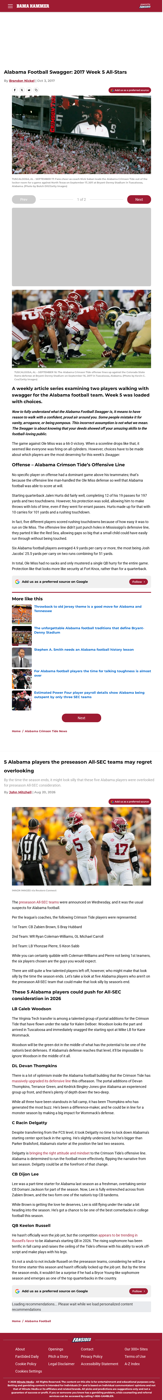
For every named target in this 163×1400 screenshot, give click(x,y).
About (20, 1349)
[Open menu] (10, 6)
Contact (87, 1349)
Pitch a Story (58, 1356)
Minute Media (25, 1381)
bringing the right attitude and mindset (59, 1153)
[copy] (36, 90)
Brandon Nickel (22, 81)
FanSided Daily (27, 1356)
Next (139, 199)
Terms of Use (135, 1356)
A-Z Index (132, 1364)
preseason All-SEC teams (39, 902)
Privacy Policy (92, 1356)
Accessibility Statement (99, 1364)
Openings (55, 1349)
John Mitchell (20, 792)
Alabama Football (38, 1321)
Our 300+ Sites (136, 1349)
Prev (23, 199)
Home (16, 731)
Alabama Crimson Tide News (46, 731)
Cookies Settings (28, 1371)
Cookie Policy (25, 1364)
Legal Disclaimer (61, 1364)
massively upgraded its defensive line (42, 1081)
